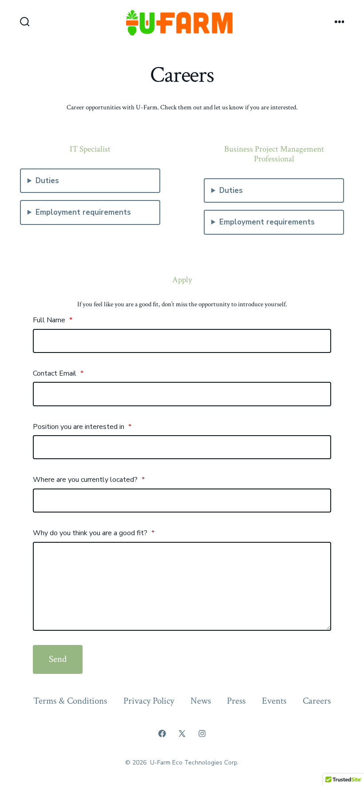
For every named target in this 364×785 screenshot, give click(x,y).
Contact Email (58, 373)
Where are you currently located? (89, 480)
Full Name (52, 320)
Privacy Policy (148, 701)
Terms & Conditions (70, 701)
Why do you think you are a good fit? (93, 533)
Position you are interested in (82, 427)
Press (236, 701)
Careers (317, 701)
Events (274, 701)
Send (58, 659)
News (200, 701)
